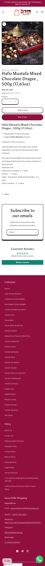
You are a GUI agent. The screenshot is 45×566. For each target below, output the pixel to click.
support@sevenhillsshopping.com (25, 508)
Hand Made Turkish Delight (15, 304)
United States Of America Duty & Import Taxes (20, 487)
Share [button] (6, 194)
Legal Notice (9, 467)
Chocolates (9, 320)
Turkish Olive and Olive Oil (15, 373)
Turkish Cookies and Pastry (15, 309)
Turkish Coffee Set (12, 341)
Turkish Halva (10, 357)
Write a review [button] (22, 262)
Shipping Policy (11, 462)
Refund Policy (10, 457)
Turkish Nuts (9, 315)
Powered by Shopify (30, 561)
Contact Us (9, 436)
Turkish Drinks (10, 347)
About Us (8, 430)
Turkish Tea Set (11, 368)
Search (7, 288)
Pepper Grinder (11, 405)
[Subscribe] (35, 232)
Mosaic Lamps (10, 399)
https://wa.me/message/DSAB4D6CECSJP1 (23, 523)
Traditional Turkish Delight (15, 299)
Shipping (4, 93)
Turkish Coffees (11, 331)
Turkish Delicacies (12, 352)
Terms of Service (11, 473)
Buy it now (22, 117)
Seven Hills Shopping (19, 561)
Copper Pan (9, 389)
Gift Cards (9, 415)
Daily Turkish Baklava (13, 294)
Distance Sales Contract (14, 441)
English (9, 564)
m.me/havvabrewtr (12, 542)
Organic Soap (10, 394)
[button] (2, 12)
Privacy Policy (10, 452)
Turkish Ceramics (11, 410)
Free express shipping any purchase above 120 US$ (21, 479)
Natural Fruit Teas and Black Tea (17, 336)
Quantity (5, 97)
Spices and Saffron (12, 362)
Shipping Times (11, 446)
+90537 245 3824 (19, 514)
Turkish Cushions (11, 384)
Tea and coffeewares (13, 378)
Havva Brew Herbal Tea (14, 325)
